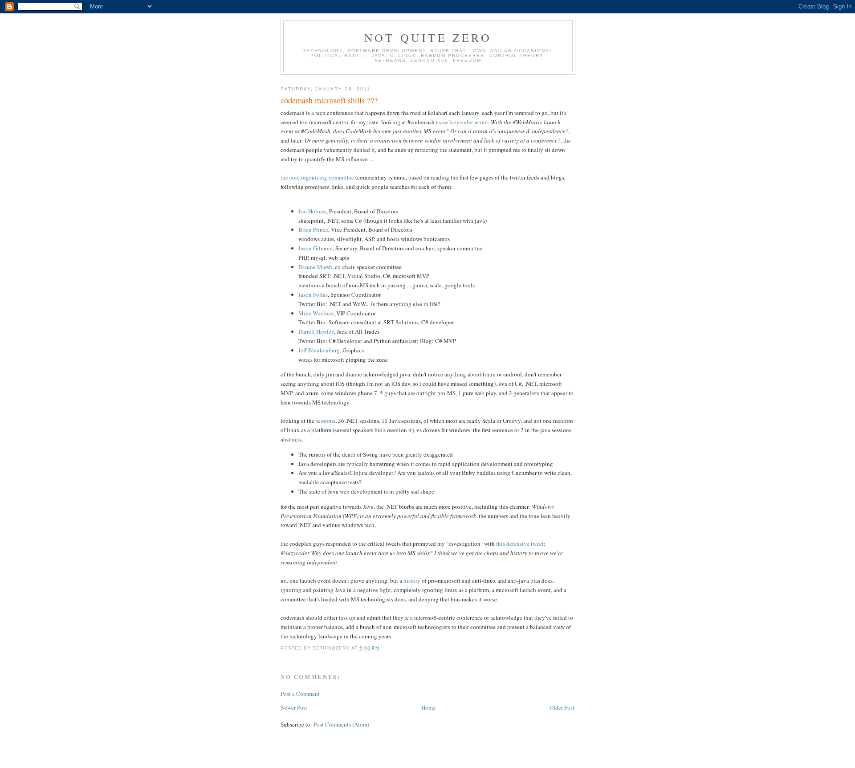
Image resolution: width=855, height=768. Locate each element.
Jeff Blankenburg (319, 350)
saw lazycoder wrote (463, 122)
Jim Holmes (312, 211)
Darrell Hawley (316, 331)
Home (428, 707)
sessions (325, 421)
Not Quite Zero (428, 37)
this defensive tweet (520, 543)
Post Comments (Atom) (341, 724)
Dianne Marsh (315, 267)
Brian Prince (313, 229)
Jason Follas (313, 294)
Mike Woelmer (316, 313)
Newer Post (294, 707)
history (411, 580)
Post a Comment (300, 694)
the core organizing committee (317, 177)
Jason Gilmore (315, 248)
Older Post (562, 707)
